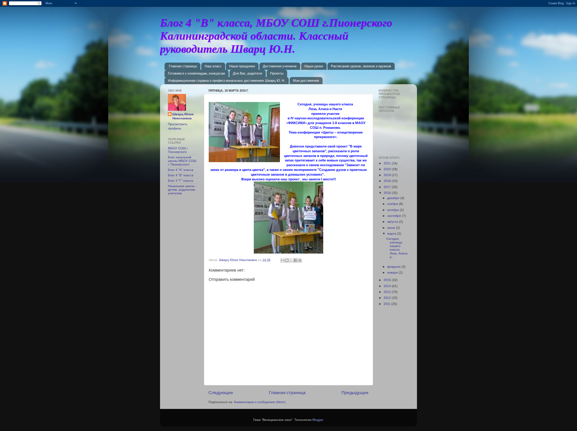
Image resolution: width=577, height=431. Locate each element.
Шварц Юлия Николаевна (182, 116)
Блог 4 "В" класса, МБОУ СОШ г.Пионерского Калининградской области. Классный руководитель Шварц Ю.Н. (276, 35)
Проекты (277, 73)
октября (393, 210)
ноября (393, 204)
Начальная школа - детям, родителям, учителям (182, 189)
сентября (394, 216)
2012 (388, 297)
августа (393, 221)
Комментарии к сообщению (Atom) (260, 402)
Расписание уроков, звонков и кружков (361, 66)
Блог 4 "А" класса (180, 170)
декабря (393, 198)
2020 (388, 169)
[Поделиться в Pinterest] (300, 260)
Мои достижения (306, 80)
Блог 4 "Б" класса (180, 175)
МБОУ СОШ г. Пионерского (178, 150)
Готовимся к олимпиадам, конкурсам (196, 73)
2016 (388, 193)
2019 (388, 175)
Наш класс (213, 66)
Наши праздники (242, 66)
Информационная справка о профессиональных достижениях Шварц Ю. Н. (226, 80)
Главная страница (183, 66)
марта (392, 233)
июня (391, 227)
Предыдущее (355, 392)
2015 (388, 280)
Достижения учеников (280, 66)
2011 (387, 304)
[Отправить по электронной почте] (282, 260)
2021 (388, 163)
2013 (388, 292)
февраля (394, 266)
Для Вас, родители (247, 73)
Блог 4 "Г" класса (180, 180)
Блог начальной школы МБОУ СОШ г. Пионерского (182, 161)
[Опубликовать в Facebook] (295, 260)
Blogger (317, 420)
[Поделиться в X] (291, 260)
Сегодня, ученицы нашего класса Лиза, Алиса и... (397, 248)
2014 (388, 286)
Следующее (220, 392)
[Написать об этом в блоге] (287, 260)
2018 (388, 181)
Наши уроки (314, 66)
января (393, 272)
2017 (388, 187)
